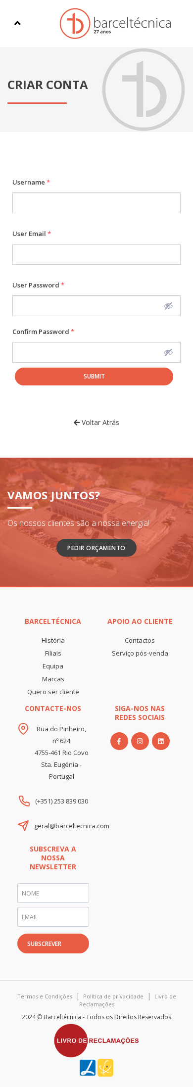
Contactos (140, 640)
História (53, 640)
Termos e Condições (44, 996)
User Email (31, 233)
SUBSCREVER (44, 944)
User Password (38, 285)
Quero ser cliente (53, 691)
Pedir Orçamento (96, 548)
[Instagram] (140, 741)
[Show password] (168, 306)
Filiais (53, 653)
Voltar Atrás (99, 422)
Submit (94, 376)
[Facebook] (119, 741)
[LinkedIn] (160, 741)
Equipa (53, 666)
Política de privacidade (113, 996)
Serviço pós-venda (140, 653)
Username (31, 182)
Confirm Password (43, 331)
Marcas (53, 678)
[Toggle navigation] (17, 23)
